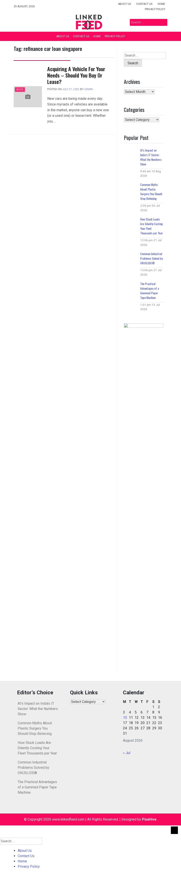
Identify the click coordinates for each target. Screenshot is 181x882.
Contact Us (144, 4)
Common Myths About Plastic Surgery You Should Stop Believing (151, 191)
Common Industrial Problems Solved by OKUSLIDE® (151, 258)
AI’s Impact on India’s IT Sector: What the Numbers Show (151, 157)
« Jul (126, 753)
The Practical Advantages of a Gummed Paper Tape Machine (149, 290)
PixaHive (149, 819)
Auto (20, 89)
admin (88, 89)
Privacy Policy (155, 9)
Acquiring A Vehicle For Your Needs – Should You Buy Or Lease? (76, 75)
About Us (124, 4)
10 (125, 717)
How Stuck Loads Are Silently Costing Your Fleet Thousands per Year (151, 226)
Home (161, 4)
